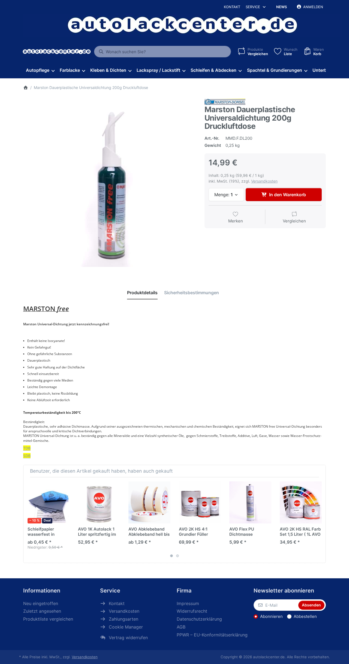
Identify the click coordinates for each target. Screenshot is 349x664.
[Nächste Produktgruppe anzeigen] (320, 520)
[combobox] (162, 51)
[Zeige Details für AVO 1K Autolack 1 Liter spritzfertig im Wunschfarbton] (99, 502)
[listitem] (109, 185)
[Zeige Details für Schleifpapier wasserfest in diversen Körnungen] (49, 502)
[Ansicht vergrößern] (109, 185)
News (281, 7)
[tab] (142, 292)
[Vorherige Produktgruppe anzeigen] (29, 520)
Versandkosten (264, 181)
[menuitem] (40, 70)
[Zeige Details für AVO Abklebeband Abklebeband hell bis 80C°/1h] (149, 502)
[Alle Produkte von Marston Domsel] (224, 101)
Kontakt (232, 7)
